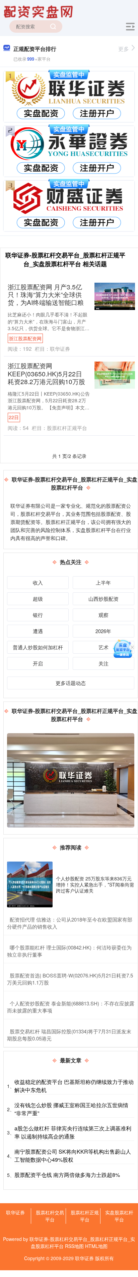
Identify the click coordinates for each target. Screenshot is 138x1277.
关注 (103, 663)
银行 (38, 614)
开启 (38, 663)
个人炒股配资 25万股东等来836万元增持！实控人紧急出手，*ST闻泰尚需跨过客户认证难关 (95, 884)
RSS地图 (74, 1246)
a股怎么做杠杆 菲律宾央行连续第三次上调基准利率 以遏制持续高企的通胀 (72, 1132)
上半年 (103, 582)
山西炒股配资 (103, 598)
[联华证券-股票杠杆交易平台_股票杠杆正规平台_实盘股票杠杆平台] (39, 11)
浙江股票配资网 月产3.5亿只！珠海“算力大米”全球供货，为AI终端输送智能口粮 (46, 294)
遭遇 (38, 630)
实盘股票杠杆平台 (119, 1216)
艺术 (103, 647)
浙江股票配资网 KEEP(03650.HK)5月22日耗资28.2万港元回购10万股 (46, 373)
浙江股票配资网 (25, 338)
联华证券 (15, 1212)
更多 (123, 49)
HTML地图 (96, 1246)
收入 (38, 582)
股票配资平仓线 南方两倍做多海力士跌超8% (67, 1175)
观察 (103, 614)
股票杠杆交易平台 (50, 1216)
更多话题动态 (71, 682)
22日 (14, 417)
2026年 (103, 630)
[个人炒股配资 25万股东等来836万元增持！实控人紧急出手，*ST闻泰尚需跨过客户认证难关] (30, 884)
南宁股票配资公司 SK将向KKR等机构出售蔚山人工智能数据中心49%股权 (72, 1155)
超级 (38, 598)
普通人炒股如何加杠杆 (38, 647)
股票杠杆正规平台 (85, 1216)
